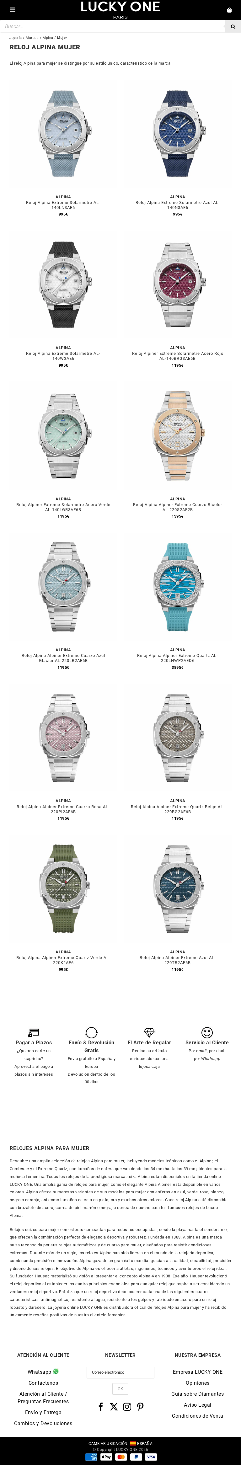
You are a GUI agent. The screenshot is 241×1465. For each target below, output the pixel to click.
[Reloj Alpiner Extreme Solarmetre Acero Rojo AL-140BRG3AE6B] (178, 234)
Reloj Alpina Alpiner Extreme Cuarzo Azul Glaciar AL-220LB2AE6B (63, 658)
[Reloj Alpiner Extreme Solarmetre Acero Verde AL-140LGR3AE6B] (63, 385)
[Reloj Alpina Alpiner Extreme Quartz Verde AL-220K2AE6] (63, 838)
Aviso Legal (198, 1405)
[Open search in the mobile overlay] (120, 26)
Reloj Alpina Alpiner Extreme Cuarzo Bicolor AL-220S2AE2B (177, 507)
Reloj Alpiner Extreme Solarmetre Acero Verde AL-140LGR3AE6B (63, 507)
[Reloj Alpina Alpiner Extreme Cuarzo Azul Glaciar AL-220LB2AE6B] (63, 536)
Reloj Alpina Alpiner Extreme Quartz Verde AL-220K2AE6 (63, 960)
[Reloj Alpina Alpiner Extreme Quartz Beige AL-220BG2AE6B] (178, 687)
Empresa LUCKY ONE (198, 1372)
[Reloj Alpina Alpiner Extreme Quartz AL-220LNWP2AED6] (178, 536)
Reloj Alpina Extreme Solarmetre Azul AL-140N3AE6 (178, 205)
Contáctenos (43, 1383)
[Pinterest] (140, 1407)
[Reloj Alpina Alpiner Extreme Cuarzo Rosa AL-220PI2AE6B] (63, 687)
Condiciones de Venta (197, 1416)
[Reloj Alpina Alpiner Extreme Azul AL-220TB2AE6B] (178, 838)
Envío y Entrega (43, 1412)
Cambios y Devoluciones (43, 1423)
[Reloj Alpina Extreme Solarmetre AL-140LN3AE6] (63, 83)
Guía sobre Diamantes (197, 1394)
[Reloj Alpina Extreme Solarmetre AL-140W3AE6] (63, 234)
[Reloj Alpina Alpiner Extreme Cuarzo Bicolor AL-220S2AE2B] (178, 385)
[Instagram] (127, 1407)
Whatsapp (40, 1372)
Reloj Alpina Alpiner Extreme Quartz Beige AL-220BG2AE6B (178, 809)
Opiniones (198, 1383)
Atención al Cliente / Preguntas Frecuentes (43, 1397)
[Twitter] (114, 1407)
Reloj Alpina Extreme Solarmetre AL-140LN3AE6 (63, 205)
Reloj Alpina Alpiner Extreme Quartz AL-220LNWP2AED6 (177, 658)
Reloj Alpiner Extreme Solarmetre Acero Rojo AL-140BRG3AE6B (177, 356)
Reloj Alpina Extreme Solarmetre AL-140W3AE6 (63, 356)
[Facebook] (101, 1407)
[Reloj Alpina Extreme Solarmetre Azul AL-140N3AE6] (178, 83)
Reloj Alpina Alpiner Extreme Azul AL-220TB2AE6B (178, 960)
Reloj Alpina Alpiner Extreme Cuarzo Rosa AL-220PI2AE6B (63, 809)
